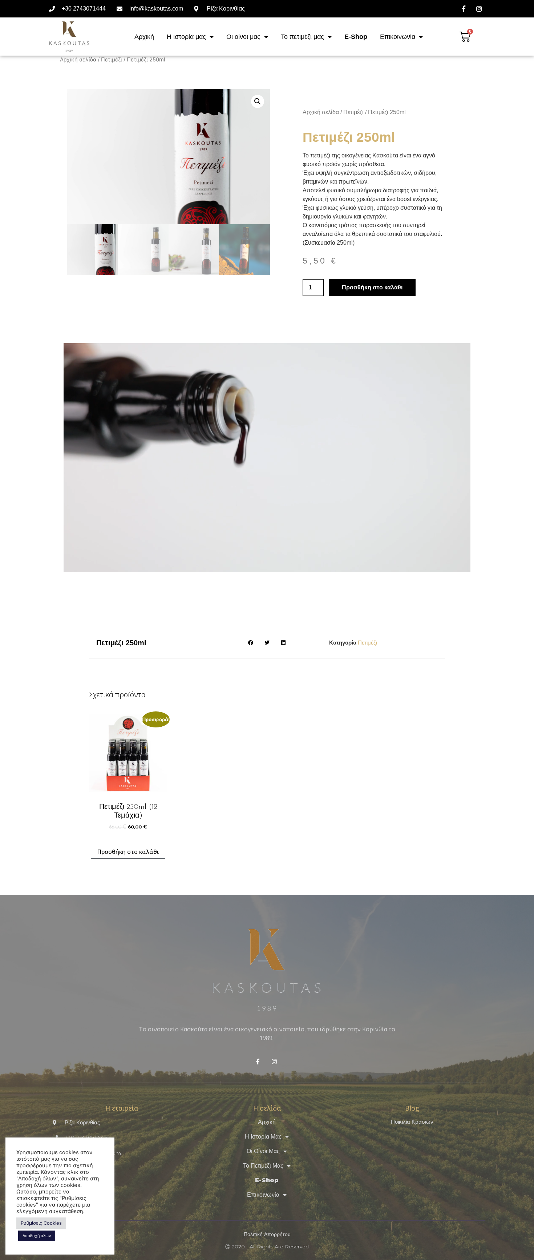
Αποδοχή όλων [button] (37, 1235)
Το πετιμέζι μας (302, 36)
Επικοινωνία (397, 36)
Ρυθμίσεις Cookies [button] (41, 1223)
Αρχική (144, 36)
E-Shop (355, 36)
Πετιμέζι (111, 59)
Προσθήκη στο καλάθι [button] (128, 852)
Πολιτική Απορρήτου (267, 1234)
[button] (257, 101)
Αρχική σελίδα (78, 59)
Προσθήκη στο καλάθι (372, 287)
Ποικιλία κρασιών (412, 1121)
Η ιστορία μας (186, 36)
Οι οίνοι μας (243, 36)
